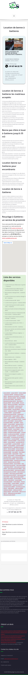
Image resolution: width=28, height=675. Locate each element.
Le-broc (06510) (11, 442)
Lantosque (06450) (12, 440)
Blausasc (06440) (7, 402)
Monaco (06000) (20, 448)
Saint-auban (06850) (21, 465)
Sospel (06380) (18, 480)
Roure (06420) (17, 463)
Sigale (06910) (11, 480)
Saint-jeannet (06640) (20, 470)
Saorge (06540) (17, 478)
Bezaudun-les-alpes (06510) (10, 401)
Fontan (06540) (11, 424)
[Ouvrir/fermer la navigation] (14, 15)
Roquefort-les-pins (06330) (14, 462)
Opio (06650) (22, 452)
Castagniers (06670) (12, 411)
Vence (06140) (15, 491)
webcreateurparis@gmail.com (11, 658)
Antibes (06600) (22, 393)
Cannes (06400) (18, 407)
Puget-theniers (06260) (17, 457)
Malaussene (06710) (8, 447)
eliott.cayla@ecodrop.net (9, 238)
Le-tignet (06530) (16, 444)
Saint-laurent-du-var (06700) (10, 471)
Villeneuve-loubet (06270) (9, 494)
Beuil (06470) (18, 399)
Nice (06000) (15, 452)
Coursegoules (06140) (16, 419)
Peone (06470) (11, 455)
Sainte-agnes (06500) (8, 478)
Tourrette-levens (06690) (9, 486)
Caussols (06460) (16, 412)
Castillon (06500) (8, 412)
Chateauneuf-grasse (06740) (10, 414)
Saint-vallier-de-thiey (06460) (16, 476)
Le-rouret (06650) (7, 444)
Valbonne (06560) (19, 488)
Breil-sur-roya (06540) (13, 404)
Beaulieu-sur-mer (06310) (13, 396)
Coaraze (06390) (11, 417)
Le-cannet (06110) (20, 442)
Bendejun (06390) (21, 397)
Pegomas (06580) (7, 453)
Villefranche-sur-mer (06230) (14, 493)
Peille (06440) (15, 453)
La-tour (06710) (7, 439)
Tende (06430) (16, 481)
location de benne (16, 228)
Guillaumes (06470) (8, 429)
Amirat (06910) (7, 393)
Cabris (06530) (11, 406)
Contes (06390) (7, 419)
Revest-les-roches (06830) (9, 458)
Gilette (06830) (7, 425)
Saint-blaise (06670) (8, 467)
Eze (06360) (16, 422)
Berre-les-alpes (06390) (9, 399)
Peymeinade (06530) (20, 455)
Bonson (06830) (15, 402)
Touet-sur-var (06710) (17, 485)
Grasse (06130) (11, 427)
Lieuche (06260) (11, 445)
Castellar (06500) (21, 411)
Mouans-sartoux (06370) (9, 450)
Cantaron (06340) (7, 409)
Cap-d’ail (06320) (16, 409)
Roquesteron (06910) (8, 463)
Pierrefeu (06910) (7, 457)
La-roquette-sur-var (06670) (17, 437)
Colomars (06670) (20, 417)
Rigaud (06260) (19, 458)
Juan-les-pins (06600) (12, 430)
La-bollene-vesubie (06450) (14, 432)
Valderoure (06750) (17, 490)
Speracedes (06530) (8, 481)
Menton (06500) (11, 448)
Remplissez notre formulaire (8, 642)
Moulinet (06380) (7, 452)
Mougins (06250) (19, 450)
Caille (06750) (11, 407)
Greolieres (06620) (20, 427)
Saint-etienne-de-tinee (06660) (15, 468)
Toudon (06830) (15, 483)
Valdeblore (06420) (8, 490)
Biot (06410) (19, 401)
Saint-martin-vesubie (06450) (16, 473)
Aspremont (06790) (8, 394)
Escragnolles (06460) (8, 422)
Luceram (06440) (20, 445)
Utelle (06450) (11, 488)
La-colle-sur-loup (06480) (13, 434)
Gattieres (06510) (20, 424)
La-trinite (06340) (15, 439)
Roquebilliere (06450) (8, 460)
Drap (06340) (11, 421)
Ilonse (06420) (16, 429)
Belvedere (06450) (12, 397)
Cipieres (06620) (16, 416)
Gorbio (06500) (14, 425)
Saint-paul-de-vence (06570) (10, 475)
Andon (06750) (14, 393)
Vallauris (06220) (7, 491)
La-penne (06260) (12, 435)
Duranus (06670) (18, 421)
